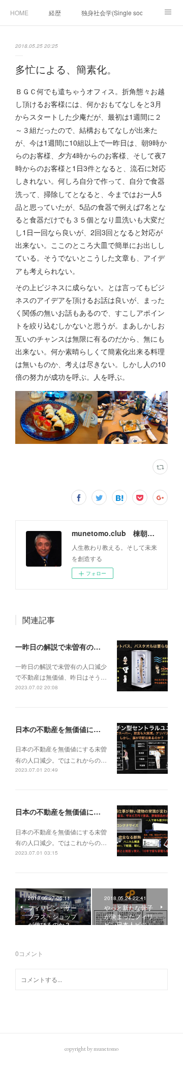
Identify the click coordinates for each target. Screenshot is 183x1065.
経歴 (55, 12)
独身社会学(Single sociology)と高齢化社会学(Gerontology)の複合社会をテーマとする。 (111, 12)
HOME (19, 12)
